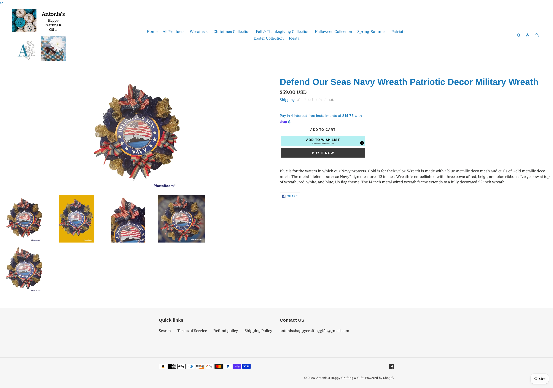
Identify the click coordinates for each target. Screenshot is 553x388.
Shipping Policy (258, 331)
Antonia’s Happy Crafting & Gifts (340, 378)
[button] (323, 141)
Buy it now (323, 153)
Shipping (287, 100)
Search (165, 331)
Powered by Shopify (379, 378)
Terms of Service (192, 331)
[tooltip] (362, 143)
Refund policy (225, 331)
